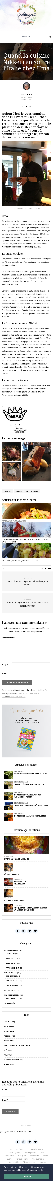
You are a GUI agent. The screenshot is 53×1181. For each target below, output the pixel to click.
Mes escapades (12, 981)
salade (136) (9, 1026)
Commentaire (8, 637)
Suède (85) (8, 1050)
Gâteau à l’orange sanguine (16, 859)
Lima (19, 310)
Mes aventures (10, 973)
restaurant (32, 491)
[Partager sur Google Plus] (30, 106)
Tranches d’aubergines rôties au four (31, 805)
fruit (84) (8, 1055)
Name (4, 1089)
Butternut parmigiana (14, 900)
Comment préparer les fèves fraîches (30, 774)
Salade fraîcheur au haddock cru (29, 784)
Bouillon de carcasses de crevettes (30, 816)
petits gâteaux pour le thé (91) (17, 1045)
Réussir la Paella (11, 874)
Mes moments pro (12, 995)
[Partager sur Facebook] (22, 106)
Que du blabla (12, 986)
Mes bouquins (10, 990)
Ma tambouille (21, 771)
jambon (7, 491)
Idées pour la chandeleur (20, 883)
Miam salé (10, 958)
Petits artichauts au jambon (14, 521)
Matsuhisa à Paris (36, 278)
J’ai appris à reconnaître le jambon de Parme (20, 385)
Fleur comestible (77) (13, 1060)
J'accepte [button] (26, 1176)
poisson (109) (9, 1036)
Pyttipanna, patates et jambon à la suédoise (21, 561)
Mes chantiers (12, 998)
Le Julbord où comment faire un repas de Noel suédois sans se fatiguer (25, 541)
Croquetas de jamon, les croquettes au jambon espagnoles (30, 909)
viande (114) (9, 1031)
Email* (5, 1100)
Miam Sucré (11, 963)
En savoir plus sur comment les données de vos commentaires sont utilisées (24, 693)
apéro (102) (9, 1041)
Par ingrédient (12, 968)
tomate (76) (9, 1064)
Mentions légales (17, 1149)
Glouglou (10, 954)
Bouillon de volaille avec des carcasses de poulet (27, 796)
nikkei (19, 491)
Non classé (9, 1003)
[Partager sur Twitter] (26, 106)
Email (5, 673)
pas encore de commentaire (26, 98)
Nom (5, 665)
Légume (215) (9, 1022)
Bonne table (26, 50)
